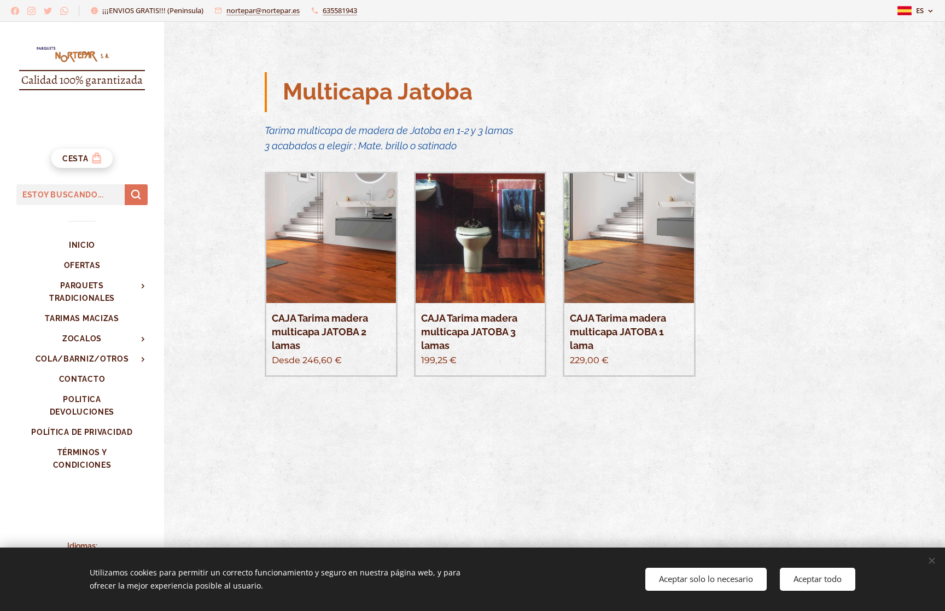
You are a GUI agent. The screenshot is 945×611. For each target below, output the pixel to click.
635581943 (340, 10)
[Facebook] (15, 11)
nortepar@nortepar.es (263, 10)
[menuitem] (82, 245)
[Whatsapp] (64, 11)
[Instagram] (31, 11)
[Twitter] (48, 11)
